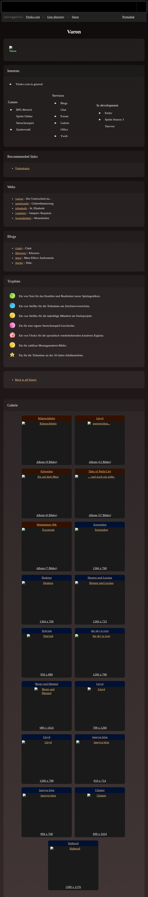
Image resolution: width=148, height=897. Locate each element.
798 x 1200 (100, 727)
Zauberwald (23, 129)
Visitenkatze (22, 168)
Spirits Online (24, 116)
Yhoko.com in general (29, 84)
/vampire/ (20, 213)
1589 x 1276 (73, 887)
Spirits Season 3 (114, 119)
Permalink (128, 16)
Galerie (65, 123)
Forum (64, 116)
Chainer (100, 790)
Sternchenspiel (25, 123)
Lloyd (99, 418)
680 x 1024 (47, 727)
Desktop (47, 577)
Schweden (46, 471)
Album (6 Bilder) (46, 515)
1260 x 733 (100, 621)
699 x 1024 (100, 834)
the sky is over (100, 630)
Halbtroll (73, 843)
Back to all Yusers (25, 379)
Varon (75, 16)
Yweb (64, 136)
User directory (55, 16)
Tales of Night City (99, 471)
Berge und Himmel (46, 683)
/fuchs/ (19, 262)
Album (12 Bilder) (100, 461)
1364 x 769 (47, 621)
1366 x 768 (100, 568)
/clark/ (19, 248)
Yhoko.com (33, 16)
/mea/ (18, 257)
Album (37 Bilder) (100, 515)
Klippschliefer (46, 418)
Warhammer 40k (47, 524)
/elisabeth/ (21, 208)
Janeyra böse (100, 737)
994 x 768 (46, 834)
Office (64, 129)
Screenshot (99, 524)
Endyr (108, 113)
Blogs (64, 103)
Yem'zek (47, 630)
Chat (63, 109)
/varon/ (19, 198)
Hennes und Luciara (100, 577)
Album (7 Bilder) (46, 568)
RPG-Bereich (24, 109)
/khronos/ (20, 253)
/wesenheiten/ (23, 218)
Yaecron (110, 126)
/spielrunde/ (22, 203)
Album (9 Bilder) (46, 461)
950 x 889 (46, 674)
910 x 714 (100, 780)
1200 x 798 (100, 674)
